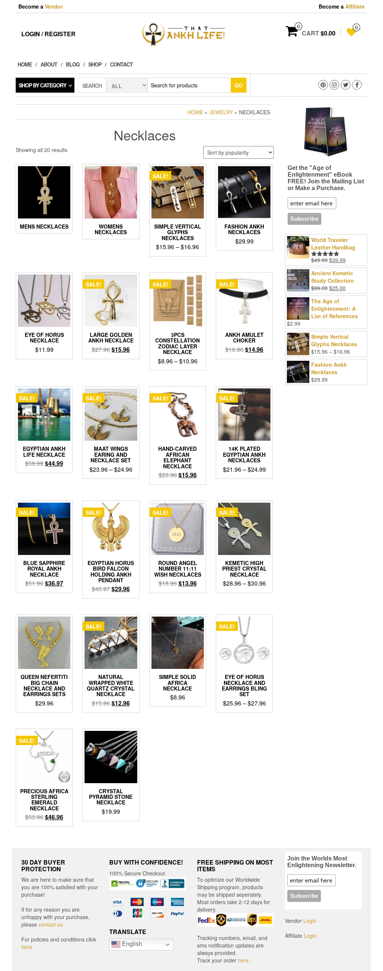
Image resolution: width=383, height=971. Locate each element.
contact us (51, 924)
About (48, 64)
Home (25, 64)
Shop (94, 64)
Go (239, 85)
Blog (73, 64)
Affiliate (355, 6)
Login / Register (48, 34)
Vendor (54, 6)
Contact (121, 64)
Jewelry (221, 112)
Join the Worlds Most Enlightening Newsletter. (321, 861)
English (131, 944)
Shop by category (42, 85)
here (26, 946)
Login (309, 920)
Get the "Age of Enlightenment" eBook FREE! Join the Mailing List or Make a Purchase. (326, 178)
